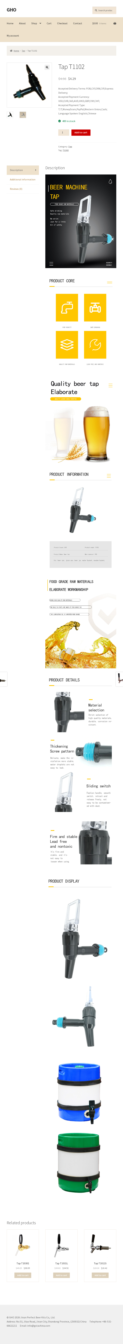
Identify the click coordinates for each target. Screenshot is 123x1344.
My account (13, 35)
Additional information (22, 179)
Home (10, 23)
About (22, 23)
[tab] (23, 170)
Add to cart (80, 132)
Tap (23, 50)
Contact (77, 23)
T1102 (66, 150)
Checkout (62, 23)
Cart (49, 23)
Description (16, 170)
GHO (11, 10)
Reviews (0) (16, 188)
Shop (34, 23)
